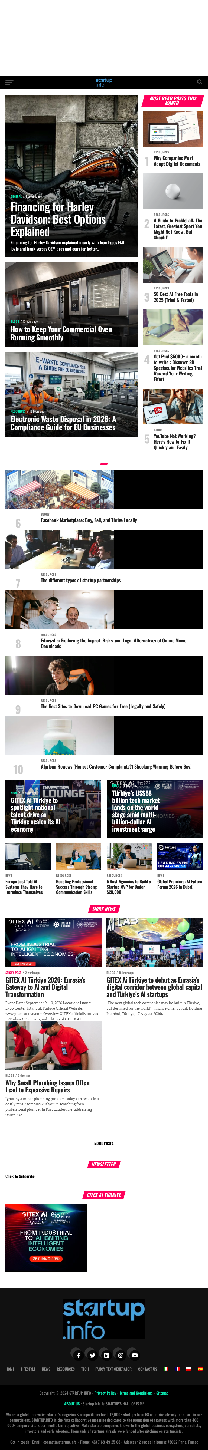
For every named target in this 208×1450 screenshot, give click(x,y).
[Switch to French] (177, 1369)
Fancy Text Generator (113, 1369)
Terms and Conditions (137, 1393)
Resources (66, 1369)
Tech (85, 1369)
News (46, 1369)
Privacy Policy (106, 1393)
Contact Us (147, 1369)
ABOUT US (72, 1403)
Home (10, 1369)
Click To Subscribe (20, 1176)
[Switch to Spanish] (200, 1369)
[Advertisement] (104, 38)
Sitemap (162, 1393)
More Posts (104, 1143)
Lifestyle (28, 1369)
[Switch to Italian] (166, 1369)
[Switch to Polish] (188, 1369)
